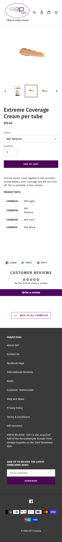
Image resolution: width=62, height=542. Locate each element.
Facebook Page (15, 363)
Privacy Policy (15, 407)
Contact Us (13, 354)
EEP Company (35, 531)
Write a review (31, 292)
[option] (17, 91)
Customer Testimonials (20, 390)
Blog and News (15, 399)
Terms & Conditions (18, 416)
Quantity (8, 146)
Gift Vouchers (14, 425)
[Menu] (56, 12)
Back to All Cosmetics (33, 315)
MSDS (10, 381)
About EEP (13, 345)
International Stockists (20, 372)
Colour (7, 132)
